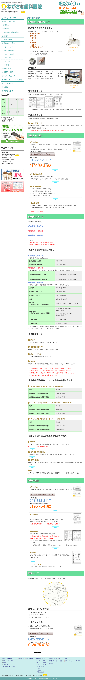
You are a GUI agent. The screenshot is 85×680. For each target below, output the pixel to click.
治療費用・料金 (7, 72)
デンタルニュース (8, 76)
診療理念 (6, 25)
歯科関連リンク (7, 91)
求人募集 (5, 87)
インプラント (7, 61)
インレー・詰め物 (8, 54)
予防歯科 (6, 65)
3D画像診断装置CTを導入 (11, 32)
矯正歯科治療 (7, 68)
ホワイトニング (8, 47)
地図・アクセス (7, 83)
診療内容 (5, 36)
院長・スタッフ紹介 (9, 21)
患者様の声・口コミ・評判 (12, 80)
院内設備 (6, 28)
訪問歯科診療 (7, 39)
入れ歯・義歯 (7, 57)
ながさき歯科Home (9, 18)
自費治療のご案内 (8, 43)
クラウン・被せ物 (8, 50)
